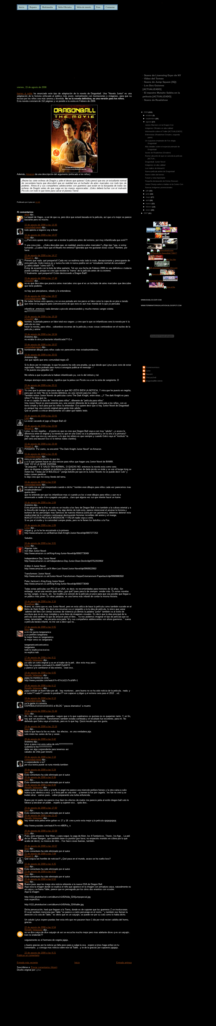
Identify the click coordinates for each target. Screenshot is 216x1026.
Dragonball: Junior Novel (43, 82)
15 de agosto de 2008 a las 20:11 (40, 385)
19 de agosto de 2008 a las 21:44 (40, 711)
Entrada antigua (124, 962)
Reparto (33, 7)
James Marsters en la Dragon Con (159, 125)
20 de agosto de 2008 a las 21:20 (40, 815)
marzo (149, 203)
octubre (149, 115)
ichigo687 (29, 281)
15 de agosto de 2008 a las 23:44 (40, 444)
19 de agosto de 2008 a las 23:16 (40, 726)
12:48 (37, 202)
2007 (146, 213)
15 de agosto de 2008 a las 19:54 (40, 334)
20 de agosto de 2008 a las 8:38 (40, 777)
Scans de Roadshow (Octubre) (158, 153)
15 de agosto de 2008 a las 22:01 (40, 416)
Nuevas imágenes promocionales (158, 187)
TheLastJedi (151, 377)
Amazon (30, 174)
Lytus (27, 388)
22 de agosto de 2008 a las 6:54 (40, 927)
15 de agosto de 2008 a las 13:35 (40, 225)
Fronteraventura (152, 367)
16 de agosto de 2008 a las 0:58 (40, 482)
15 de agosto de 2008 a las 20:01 (40, 354)
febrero (149, 207)
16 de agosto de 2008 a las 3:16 (40, 601)
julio (147, 191)
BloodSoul (29, 604)
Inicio (21, 7)
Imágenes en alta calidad (155, 165)
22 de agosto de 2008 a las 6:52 (40, 871)
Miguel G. (29, 258)
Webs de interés (84, 7)
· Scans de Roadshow (155, 100)
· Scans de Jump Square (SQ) (159, 82)
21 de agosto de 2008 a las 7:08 (40, 853)
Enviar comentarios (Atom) (44, 967)
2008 (146, 112)
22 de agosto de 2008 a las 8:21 (40, 953)
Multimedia (47, 7)
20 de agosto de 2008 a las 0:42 (40, 739)
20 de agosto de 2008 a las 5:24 (40, 769)
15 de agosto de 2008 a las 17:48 (40, 278)
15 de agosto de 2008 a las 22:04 (40, 426)
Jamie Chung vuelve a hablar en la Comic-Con (164, 184)
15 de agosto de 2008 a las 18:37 (40, 296)
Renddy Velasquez (33, 660)
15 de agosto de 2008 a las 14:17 (40, 255)
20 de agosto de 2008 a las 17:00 (40, 808)
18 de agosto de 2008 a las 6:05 (40, 673)
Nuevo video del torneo (154, 175)
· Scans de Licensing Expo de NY (162, 75)
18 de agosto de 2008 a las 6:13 (40, 698)
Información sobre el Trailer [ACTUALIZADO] (163, 131)
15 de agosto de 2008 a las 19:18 (40, 316)
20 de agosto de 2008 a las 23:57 (40, 846)
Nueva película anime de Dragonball (159, 171)
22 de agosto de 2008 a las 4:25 (40, 864)
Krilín (27, 237)
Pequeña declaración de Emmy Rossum (161, 181)
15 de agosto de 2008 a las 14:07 (40, 235)
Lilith (26, 418)
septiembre (150, 119)
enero (148, 210)
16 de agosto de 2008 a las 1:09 (40, 525)
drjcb (26, 214)
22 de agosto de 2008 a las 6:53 (40, 879)
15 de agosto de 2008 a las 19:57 (40, 344)
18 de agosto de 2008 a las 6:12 (40, 685)
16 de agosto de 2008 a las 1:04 (40, 502)
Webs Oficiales (65, 7)
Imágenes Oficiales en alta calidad (159, 128)
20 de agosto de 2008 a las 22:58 (40, 831)
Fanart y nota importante (155, 178)
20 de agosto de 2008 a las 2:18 (40, 757)
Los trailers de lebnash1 (155, 168)
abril (148, 200)
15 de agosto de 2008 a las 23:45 (40, 454)
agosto (149, 122)
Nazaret (149, 374)
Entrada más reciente (27, 962)
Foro (98, 7)
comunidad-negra (32, 227)
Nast (26, 629)
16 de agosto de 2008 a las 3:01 (40, 543)
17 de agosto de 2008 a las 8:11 (40, 657)
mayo (148, 197)
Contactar (110, 7)
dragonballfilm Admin (154, 381)
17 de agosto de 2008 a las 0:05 (40, 627)
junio (148, 194)
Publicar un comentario (28, 955)
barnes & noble (24, 93)
